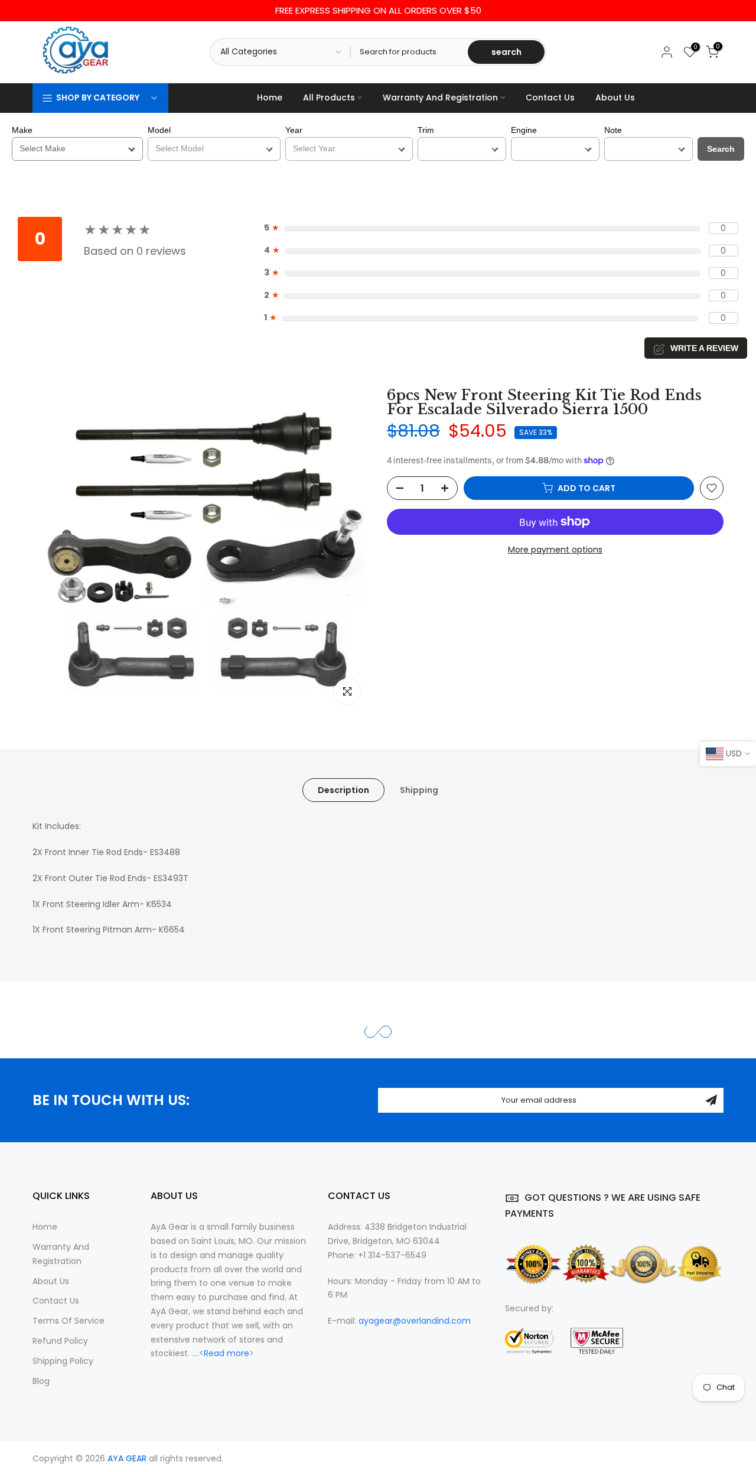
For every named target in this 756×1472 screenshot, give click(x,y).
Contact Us (550, 97)
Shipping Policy (62, 1361)
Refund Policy (60, 1341)
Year (293, 130)
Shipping (419, 790)
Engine (524, 130)
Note (613, 130)
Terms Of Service (68, 1321)
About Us (615, 97)
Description (343, 790)
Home (269, 97)
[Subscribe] (711, 1100)
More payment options (555, 549)
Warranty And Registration (440, 97)
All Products (329, 97)
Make (22, 130)
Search (721, 149)
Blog (41, 1381)
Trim (426, 130)
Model (159, 130)
